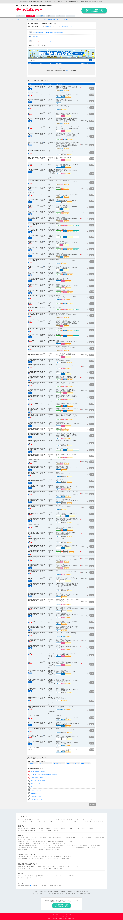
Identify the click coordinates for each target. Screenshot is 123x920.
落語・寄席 (56, 830)
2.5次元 (77, 828)
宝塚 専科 (63, 828)
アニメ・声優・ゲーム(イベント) (45, 856)
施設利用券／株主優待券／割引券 (27, 864)
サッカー (20, 843)
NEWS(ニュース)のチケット (59, 763)
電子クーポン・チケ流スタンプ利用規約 (79, 893)
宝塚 (19, 828)
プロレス (33, 849)
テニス (38, 845)
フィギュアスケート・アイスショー (26, 845)
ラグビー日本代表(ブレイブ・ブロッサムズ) (50, 847)
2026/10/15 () (48, 41)
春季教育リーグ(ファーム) (24, 841)
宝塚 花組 (25, 828)
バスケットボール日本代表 (24, 847)
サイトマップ (49, 893)
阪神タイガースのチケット (37, 783)
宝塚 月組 (33, 828)
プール (19, 868)
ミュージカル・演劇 (22, 830)
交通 (55, 868)
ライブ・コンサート (24, 816)
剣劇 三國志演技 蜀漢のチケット (38, 796)
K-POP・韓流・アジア (75, 821)
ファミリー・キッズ (38, 858)
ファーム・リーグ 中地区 (85, 837)
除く (93, 60)
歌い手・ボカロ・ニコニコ (96, 819)
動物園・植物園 (41, 866)
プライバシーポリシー (39, 893)
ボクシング (40, 849)
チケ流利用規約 (54, 891)
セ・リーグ (25, 837)
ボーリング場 (27, 868)
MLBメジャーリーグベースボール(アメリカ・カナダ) (60, 841)
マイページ (60, 16)
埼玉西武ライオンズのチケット (38, 790)
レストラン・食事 (47, 868)
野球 (19, 837)
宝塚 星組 (48, 828)
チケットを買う (31, 16)
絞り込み (44, 45)
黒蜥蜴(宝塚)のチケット (36, 793)
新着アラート (68, 70)
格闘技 (25, 849)
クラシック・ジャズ (98, 821)
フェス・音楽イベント (62, 821)
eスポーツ (58, 856)
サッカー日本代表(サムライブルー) (40, 843)
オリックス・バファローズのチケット (39, 780)
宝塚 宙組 (56, 828)
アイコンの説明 (32, 60)
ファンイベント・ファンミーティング (26, 856)
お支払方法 (85, 891)
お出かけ (20, 873)
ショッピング (37, 868)
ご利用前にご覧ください (94, 10)
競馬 (58, 849)
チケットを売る (40, 16)
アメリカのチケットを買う (24, 885)
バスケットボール (84, 845)
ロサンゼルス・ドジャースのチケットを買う (52, 885)
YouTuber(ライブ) (39, 821)
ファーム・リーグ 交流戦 (28, 839)
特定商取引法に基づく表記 (61, 893)
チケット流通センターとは (42, 891)
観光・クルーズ (72, 875)
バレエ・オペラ (33, 830)
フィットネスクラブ (77, 866)
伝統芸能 (43, 830)
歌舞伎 (49, 830)
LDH (86, 819)
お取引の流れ (71, 891)
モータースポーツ (50, 849)
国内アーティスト (22, 819)
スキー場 (67, 866)
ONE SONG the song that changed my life (54, 32)
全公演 (30, 32)
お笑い (83, 828)
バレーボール (47, 845)
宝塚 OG (70, 828)
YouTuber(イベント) (68, 856)
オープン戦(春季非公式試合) (55, 837)
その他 (60, 868)
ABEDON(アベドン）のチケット (73, 763)
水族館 (32, 866)
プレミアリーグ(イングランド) (58, 843)
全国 (30, 36)
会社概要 (78, 891)
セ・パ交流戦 (43, 837)
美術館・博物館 (51, 866)
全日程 (30, 40)
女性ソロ (39, 819)
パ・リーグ (34, 837)
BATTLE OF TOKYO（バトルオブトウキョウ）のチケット (44, 774)
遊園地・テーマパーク (23, 866)
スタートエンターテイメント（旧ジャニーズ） (65, 819)
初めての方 (50, 16)
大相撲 (19, 849)
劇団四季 (91, 828)
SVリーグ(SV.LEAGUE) (58, 845)
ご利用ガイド (63, 891)
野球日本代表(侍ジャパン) (39, 841)
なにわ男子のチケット (33, 763)
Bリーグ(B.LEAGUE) (95, 845)
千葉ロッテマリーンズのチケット (38, 777)
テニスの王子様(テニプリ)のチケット (39, 771)
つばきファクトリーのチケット (45, 763)
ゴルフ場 (60, 866)
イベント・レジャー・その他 (26, 854)
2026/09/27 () (36, 41)
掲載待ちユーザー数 (48, 26)
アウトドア (49, 875)
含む (90, 60)
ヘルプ (70, 16)
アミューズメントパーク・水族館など (26, 875)
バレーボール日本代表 (72, 845)
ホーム (20, 16)
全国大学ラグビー (91, 847)
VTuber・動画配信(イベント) (24, 858)
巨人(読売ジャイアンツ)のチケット (39, 786)
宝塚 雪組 (40, 828)
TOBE (80, 819)
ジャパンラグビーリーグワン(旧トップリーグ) (73, 847)
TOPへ (93, 804)
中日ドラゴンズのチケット (37, 799)
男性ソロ (31, 819)
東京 (34, 36)
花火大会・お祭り (65, 858)
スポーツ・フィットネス (60, 875)
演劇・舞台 (21, 826)
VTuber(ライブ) (49, 821)
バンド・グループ (48, 819)
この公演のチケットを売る (67, 26)
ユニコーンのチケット (85, 763)
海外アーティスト (87, 821)
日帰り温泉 (40, 875)
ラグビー (35, 847)
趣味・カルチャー (22, 877)
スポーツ (20, 835)
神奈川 (37, 36)
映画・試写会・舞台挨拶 (52, 858)
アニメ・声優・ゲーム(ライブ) (25, 821)
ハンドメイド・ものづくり (35, 877)
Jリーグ (27, 843)
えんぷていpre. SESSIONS (38, 32)
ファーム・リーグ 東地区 (70, 837)
